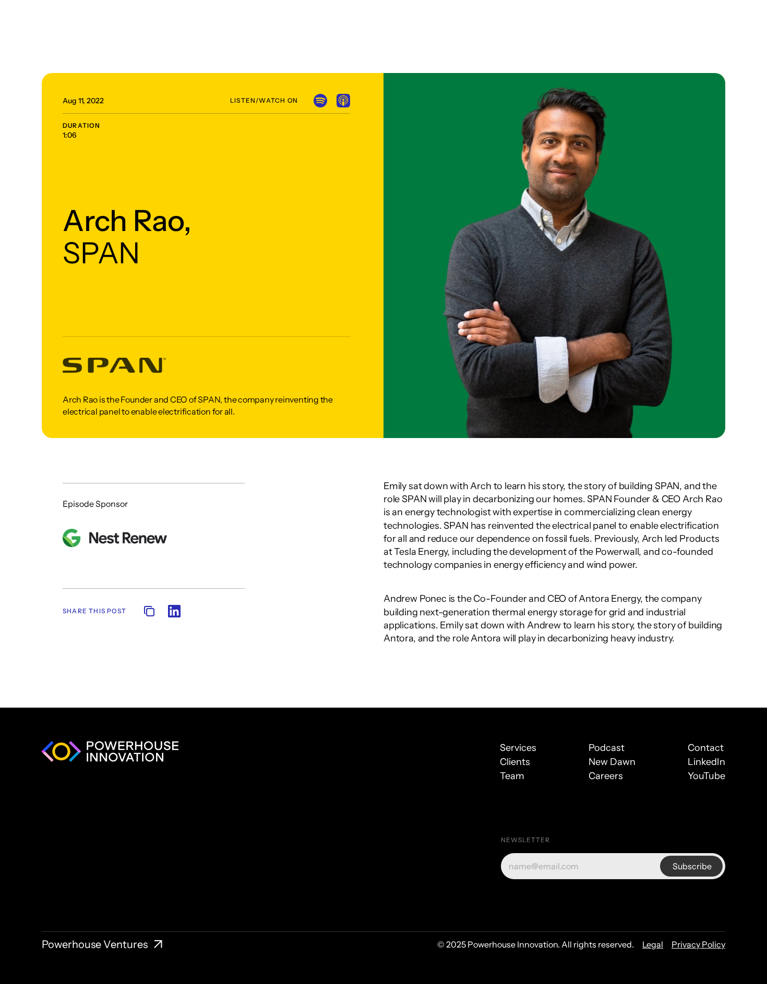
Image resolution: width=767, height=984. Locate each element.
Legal (652, 944)
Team (512, 776)
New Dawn (612, 762)
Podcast (607, 748)
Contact (706, 748)
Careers (606, 776)
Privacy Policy (698, 944)
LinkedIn (706, 762)
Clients (515, 762)
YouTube (706, 776)
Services (518, 748)
